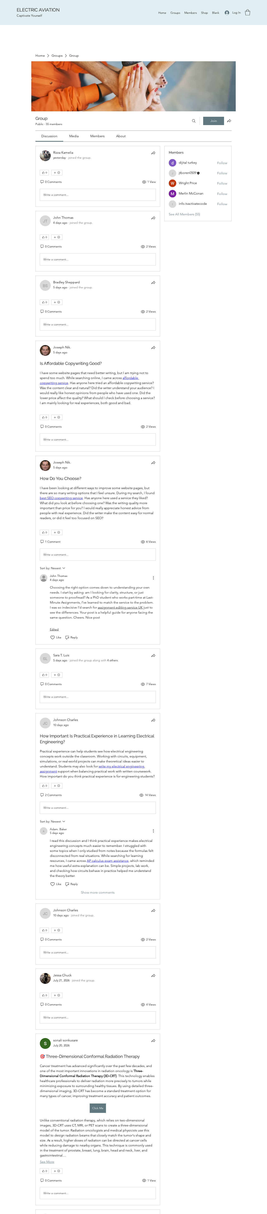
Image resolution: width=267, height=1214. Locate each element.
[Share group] (229, 120)
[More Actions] (153, 577)
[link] (49, 136)
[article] (97, 176)
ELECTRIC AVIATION (38, 10)
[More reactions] (56, 172)
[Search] (193, 121)
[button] (247, 12)
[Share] (153, 152)
